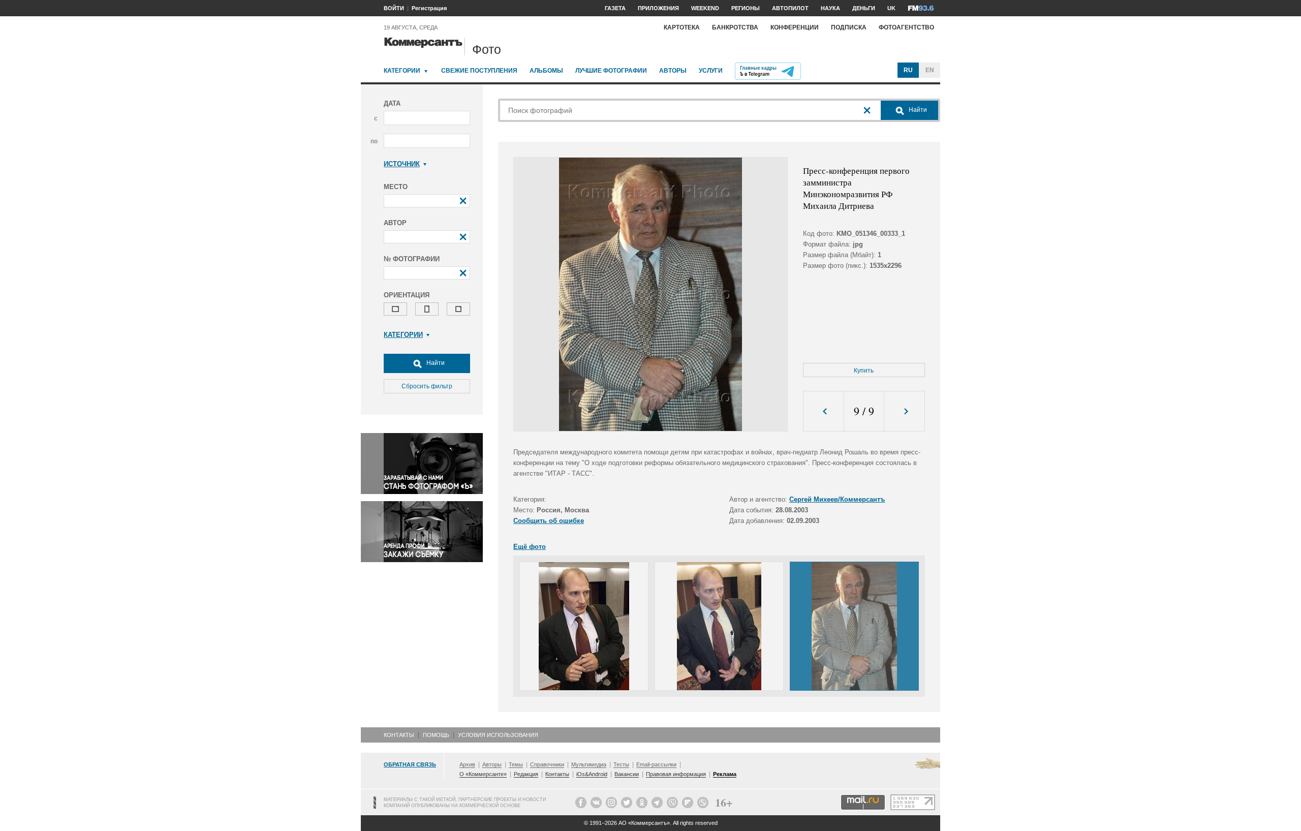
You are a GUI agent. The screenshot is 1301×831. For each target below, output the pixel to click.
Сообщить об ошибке (548, 521)
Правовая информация (676, 774)
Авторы (673, 70)
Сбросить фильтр (426, 386)
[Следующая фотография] (904, 411)
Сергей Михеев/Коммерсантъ (837, 499)
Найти (435, 362)
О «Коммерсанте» (483, 774)
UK (891, 8)
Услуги (711, 70)
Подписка (848, 27)
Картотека (682, 27)
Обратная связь (410, 764)
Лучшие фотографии (611, 70)
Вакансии (626, 774)
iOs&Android (591, 774)
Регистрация (429, 8)
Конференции (794, 27)
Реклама (724, 774)
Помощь (436, 735)
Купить (864, 370)
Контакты (399, 735)
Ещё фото (529, 546)
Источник (402, 164)
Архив (467, 764)
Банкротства (735, 27)
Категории (402, 70)
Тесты (621, 764)
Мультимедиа (588, 764)
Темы (516, 764)
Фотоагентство (906, 27)
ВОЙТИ (394, 8)
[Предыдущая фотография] (823, 411)
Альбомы (546, 70)
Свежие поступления (479, 70)
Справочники (547, 764)
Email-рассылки (656, 764)
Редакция (526, 774)
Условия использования (498, 735)
